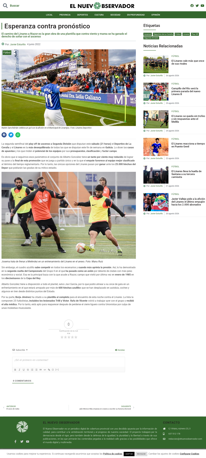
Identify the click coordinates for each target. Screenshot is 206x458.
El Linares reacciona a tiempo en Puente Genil (188, 145)
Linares (186, 34)
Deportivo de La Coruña (163, 34)
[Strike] (28, 370)
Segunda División (151, 38)
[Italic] (19, 370)
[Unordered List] (36, 370)
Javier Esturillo (18, 44)
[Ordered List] (32, 370)
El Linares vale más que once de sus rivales (187, 62)
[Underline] (24, 370)
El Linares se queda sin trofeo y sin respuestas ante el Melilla (188, 118)
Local (49, 15)
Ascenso (147, 34)
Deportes (82, 15)
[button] (20, 5)
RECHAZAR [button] (141, 454)
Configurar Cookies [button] (189, 453)
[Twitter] (197, 5)
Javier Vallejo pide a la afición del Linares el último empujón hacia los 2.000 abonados (188, 201)
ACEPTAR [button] (129, 454)
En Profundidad (136, 15)
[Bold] (15, 370)
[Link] (49, 370)
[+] (57, 369)
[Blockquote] (40, 370)
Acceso (121, 350)
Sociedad (115, 15)
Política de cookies (112, 453)
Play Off (195, 34)
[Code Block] (45, 370)
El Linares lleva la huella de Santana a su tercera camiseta (186, 174)
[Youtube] (202, 5)
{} (53, 369)
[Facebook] (192, 5)
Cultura (99, 15)
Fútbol (7, 52)
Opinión (155, 15)
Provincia (64, 15)
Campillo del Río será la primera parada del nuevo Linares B (185, 91)
